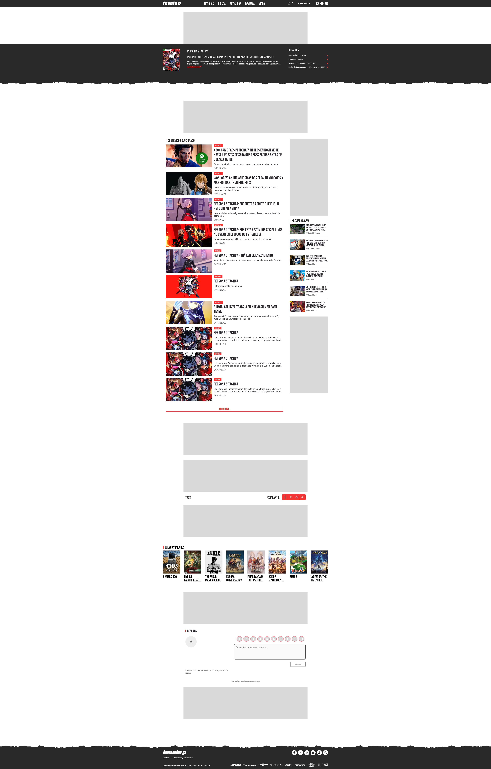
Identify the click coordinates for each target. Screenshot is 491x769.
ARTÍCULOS (235, 3)
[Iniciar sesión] (289, 3)
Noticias (218, 145)
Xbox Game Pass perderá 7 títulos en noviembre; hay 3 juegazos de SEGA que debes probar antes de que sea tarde (248, 154)
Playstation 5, (208, 56)
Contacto (166, 758)
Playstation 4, (222, 56)
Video (262, 3)
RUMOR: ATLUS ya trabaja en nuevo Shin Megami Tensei (245, 309)
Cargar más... (224, 408)
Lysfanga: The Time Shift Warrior (319, 580)
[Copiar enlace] (303, 497)
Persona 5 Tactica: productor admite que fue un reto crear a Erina (246, 206)
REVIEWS (250, 3)
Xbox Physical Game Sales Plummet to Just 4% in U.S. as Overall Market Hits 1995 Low (316, 228)
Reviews (218, 276)
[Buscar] (293, 3)
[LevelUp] (236, 765)
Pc (272, 56)
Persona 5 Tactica (197, 51)
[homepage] (172, 3)
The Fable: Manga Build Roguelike (212, 580)
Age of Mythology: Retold (275, 580)
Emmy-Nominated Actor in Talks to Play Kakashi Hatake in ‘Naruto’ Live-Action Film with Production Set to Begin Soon (317, 276)
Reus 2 (293, 576)
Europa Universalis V (234, 578)
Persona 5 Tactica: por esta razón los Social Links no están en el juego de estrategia (248, 232)
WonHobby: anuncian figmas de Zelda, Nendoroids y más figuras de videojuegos (248, 180)
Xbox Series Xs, (236, 56)
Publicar (298, 664)
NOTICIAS (209, 3)
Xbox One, (249, 56)
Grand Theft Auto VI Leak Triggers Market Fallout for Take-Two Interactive (316, 305)
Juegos (217, 328)
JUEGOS (222, 3)
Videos (217, 251)
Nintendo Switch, (262, 56)
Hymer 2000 (170, 576)
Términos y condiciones (183, 758)
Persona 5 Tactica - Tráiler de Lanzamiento (243, 255)
